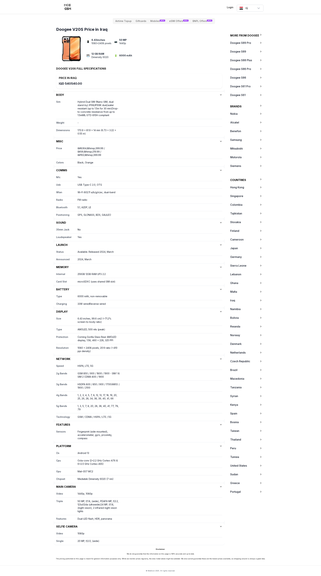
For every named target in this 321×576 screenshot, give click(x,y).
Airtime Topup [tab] (123, 21)
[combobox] (250, 8)
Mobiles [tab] (157, 21)
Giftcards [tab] (141, 21)
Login (230, 7)
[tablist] (164, 21)
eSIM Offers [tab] (178, 21)
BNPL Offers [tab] (202, 21)
